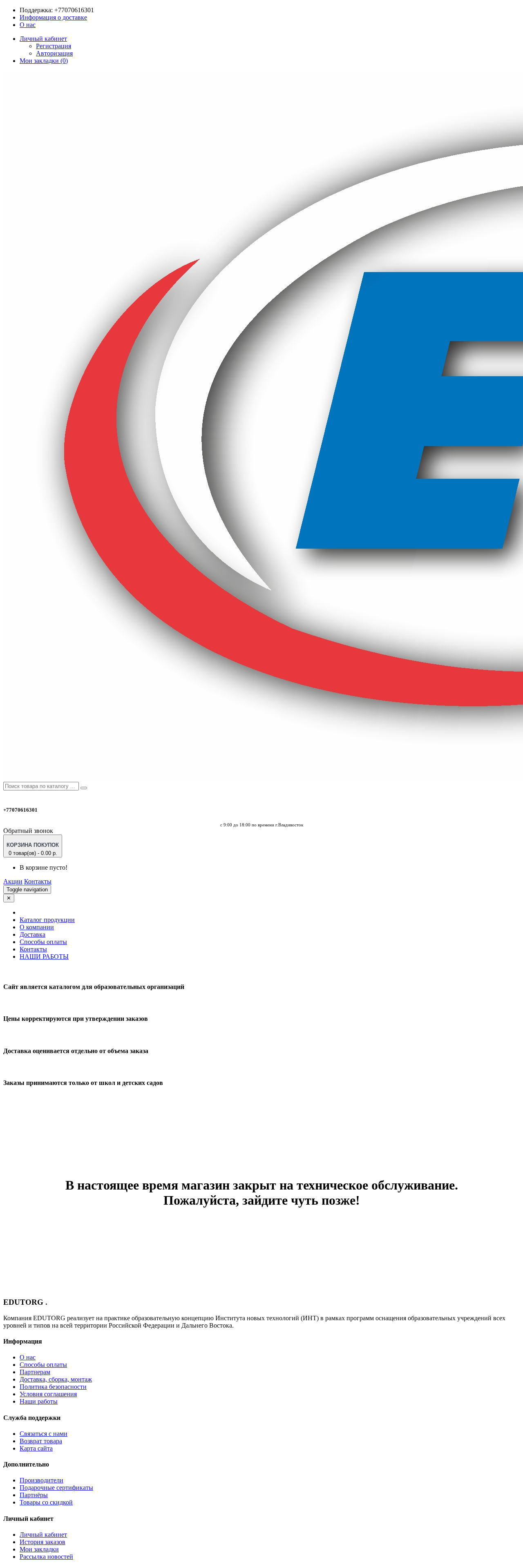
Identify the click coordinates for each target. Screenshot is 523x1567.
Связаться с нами (43, 1433)
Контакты (37, 881)
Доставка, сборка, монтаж (56, 1379)
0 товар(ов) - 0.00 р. (33, 849)
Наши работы (39, 1401)
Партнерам (35, 1371)
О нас (28, 24)
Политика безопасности (53, 1386)
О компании (37, 927)
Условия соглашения (48, 1394)
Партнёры (34, 1494)
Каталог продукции (47, 919)
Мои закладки (39, 1549)
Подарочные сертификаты (56, 1487)
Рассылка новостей (46, 1556)
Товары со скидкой (46, 1502)
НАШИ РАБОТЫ (44, 956)
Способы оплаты (43, 941)
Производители (41, 1480)
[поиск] (83, 788)
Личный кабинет (43, 1534)
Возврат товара (41, 1441)
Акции (12, 881)
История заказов (42, 1541)
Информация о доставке (53, 17)
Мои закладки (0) (44, 60)
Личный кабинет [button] (43, 38)
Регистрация (53, 45)
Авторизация (54, 53)
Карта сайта (36, 1448)
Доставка (32, 934)
